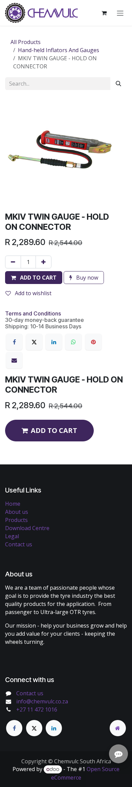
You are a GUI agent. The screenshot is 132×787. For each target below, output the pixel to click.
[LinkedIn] (54, 342)
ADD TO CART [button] (54, 430)
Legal (12, 536)
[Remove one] (13, 262)
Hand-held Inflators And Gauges (58, 50)
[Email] (14, 360)
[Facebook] (14, 342)
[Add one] (43, 262)
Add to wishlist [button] (32, 293)
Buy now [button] (86, 277)
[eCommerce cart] (104, 13)
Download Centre (27, 528)
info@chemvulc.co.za (42, 701)
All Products (25, 42)
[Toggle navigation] (120, 13)
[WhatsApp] (73, 342)
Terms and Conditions (33, 313)
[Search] (118, 83)
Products (16, 520)
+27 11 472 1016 (36, 709)
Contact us (18, 544)
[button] (33, 277)
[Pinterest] (93, 342)
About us (16, 512)
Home (12, 503)
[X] (34, 342)
